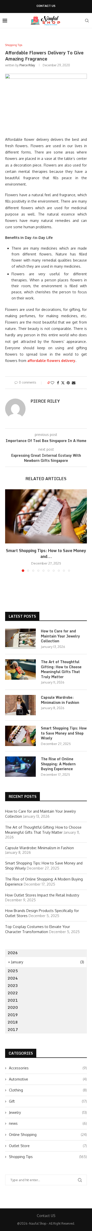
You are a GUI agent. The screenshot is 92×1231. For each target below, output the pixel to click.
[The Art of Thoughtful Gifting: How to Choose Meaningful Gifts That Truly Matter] (20, 669)
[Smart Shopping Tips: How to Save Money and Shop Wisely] (46, 516)
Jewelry (48, 1112)
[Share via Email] (73, 383)
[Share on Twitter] (63, 383)
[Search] (86, 20)
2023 (13, 986)
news (48, 1123)
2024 (13, 978)
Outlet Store (48, 1146)
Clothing (48, 1090)
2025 (13, 971)
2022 (13, 993)
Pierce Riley (27, 65)
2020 (13, 1007)
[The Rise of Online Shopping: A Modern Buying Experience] (20, 766)
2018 (13, 1022)
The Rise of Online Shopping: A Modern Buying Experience (58, 763)
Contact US (46, 6)
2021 (13, 1000)
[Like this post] (52, 383)
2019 (13, 1015)
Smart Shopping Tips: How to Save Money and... (46, 553)
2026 (13, 953)
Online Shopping (48, 1134)
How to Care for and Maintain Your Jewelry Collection (60, 636)
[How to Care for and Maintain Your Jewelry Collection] (20, 639)
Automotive (48, 1079)
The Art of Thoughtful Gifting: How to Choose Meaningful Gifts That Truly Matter (61, 669)
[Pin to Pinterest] (68, 383)
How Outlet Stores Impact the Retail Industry (42, 895)
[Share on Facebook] (58, 383)
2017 (13, 1029)
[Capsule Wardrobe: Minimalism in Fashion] (20, 705)
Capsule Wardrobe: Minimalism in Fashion (60, 700)
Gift (48, 1101)
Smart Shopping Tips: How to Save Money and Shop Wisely (64, 733)
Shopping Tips (48, 1156)
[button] (9, 530)
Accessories (48, 1068)
